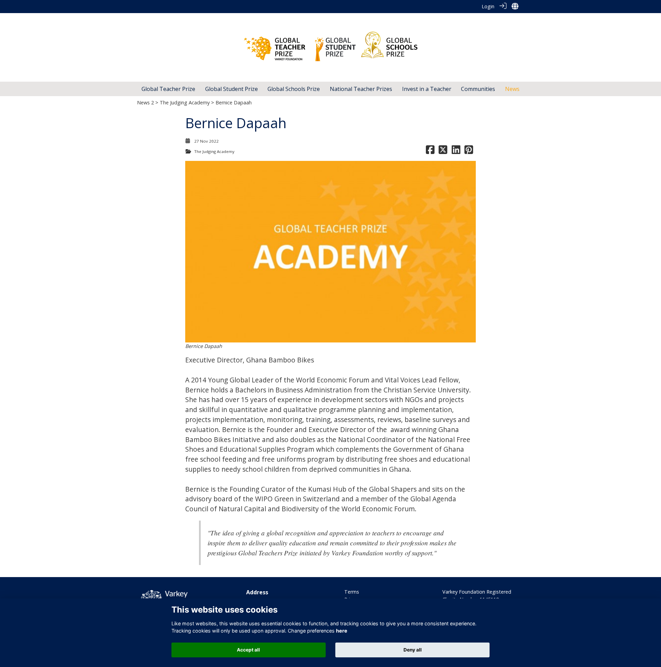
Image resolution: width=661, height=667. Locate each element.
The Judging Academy (185, 102)
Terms (351, 591)
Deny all (412, 650)
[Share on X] (443, 151)
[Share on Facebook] (430, 151)
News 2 (145, 102)
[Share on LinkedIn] (456, 151)
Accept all (248, 650)
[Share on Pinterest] (468, 151)
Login (488, 6)
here (341, 631)
